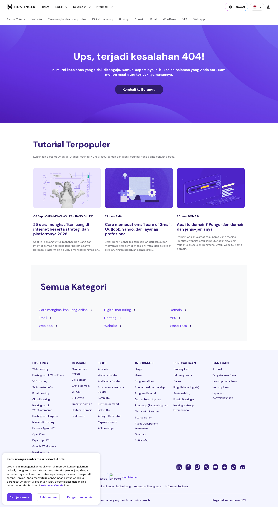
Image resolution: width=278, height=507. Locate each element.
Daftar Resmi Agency (148, 399)
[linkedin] (179, 467)
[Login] (268, 6)
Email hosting (40, 393)
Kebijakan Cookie (52, 485)
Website (37, 19)
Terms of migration (147, 411)
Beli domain (79, 379)
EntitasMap (142, 440)
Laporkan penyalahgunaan (223, 396)
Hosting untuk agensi (45, 416)
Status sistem (143, 417)
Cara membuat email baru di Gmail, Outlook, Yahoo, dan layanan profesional (138, 229)
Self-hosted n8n (42, 387)
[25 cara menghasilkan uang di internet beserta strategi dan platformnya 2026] (67, 188)
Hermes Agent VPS (44, 428)
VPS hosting (39, 381)
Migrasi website (107, 422)
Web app (199, 19)
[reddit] (224, 467)
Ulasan (139, 375)
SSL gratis (78, 398)
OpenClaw (38, 434)
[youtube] (215, 467)
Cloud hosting (41, 399)
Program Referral (145, 393)
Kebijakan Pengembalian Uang (112, 486)
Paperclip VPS (41, 440)
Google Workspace (44, 446)
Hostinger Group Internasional (183, 408)
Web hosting (40, 369)
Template (104, 398)
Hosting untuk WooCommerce (42, 408)
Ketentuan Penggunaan (148, 486)
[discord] (243, 467)
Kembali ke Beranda (139, 89)
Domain (139, 19)
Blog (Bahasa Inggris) (186, 387)
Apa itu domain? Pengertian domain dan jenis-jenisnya (211, 227)
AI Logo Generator (109, 416)
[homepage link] (21, 7)
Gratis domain (81, 385)
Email (153, 19)
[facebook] (188, 467)
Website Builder (107, 375)
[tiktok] (234, 467)
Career (177, 381)
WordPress (169, 19)
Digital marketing (102, 19)
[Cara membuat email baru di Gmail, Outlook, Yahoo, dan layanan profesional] (139, 188)
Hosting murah (41, 452)
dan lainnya (129, 477)
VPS (184, 19)
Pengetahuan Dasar (225, 375)
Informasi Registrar (177, 486)
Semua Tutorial (16, 19)
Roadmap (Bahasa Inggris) (151, 405)
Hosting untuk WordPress (48, 375)
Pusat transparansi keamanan (146, 426)
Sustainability (181, 393)
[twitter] (206, 467)
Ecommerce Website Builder (111, 389)
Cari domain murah (79, 371)
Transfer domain (82, 404)
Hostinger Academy (225, 381)
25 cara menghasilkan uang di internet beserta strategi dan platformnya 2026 (61, 229)
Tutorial (217, 369)
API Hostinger (106, 428)
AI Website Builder (109, 381)
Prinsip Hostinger (183, 399)
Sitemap (140, 434)
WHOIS (76, 391)
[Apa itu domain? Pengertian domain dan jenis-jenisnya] (211, 188)
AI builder (103, 369)
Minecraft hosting (43, 422)
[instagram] (197, 467)
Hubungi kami (221, 387)
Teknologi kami (182, 375)
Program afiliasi (144, 381)
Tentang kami (181, 369)
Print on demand (108, 404)
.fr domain (78, 416)
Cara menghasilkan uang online (67, 19)
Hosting (124, 19)
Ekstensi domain (82, 410)
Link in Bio (104, 410)
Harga (45, 7)
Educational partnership (150, 387)
